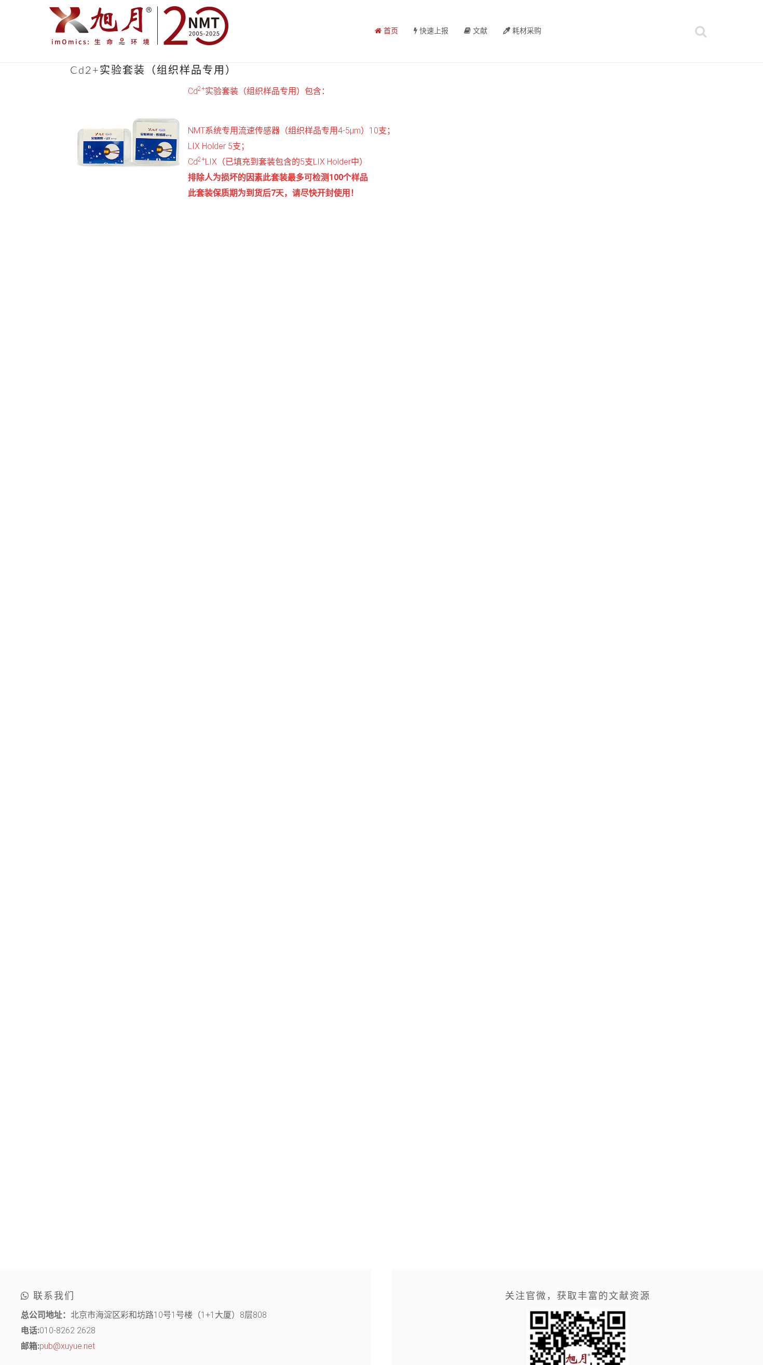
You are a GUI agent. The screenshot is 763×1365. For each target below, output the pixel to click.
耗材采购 (525, 31)
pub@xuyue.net (67, 1346)
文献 (479, 31)
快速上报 (432, 31)
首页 (390, 31)
